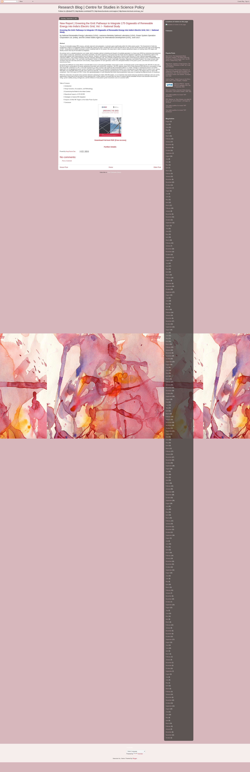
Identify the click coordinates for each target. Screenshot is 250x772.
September (169, 153)
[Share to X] (84, 151)
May (167, 130)
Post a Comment (67, 161)
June (167, 127)
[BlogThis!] (82, 151)
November (168, 147)
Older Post (157, 167)
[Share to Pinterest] (88, 151)
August (168, 121)
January (168, 141)
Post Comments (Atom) (114, 172)
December (168, 144)
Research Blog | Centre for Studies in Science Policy (101, 7)
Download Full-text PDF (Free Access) (110, 140)
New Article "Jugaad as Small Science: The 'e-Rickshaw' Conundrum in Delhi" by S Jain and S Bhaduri (178, 65)
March (167, 136)
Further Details (110, 147)
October (168, 150)
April (167, 133)
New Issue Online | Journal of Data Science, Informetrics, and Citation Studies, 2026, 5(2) (178, 90)
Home (111, 167)
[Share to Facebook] (86, 151)
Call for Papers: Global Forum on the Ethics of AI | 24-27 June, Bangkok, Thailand (178, 79)
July (167, 124)
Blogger (135, 758)
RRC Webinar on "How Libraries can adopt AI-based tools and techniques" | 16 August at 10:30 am (179, 101)
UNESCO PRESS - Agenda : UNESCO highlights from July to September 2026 (182, 85)
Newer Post (64, 167)
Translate (140, 753)
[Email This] (81, 151)
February (168, 139)
